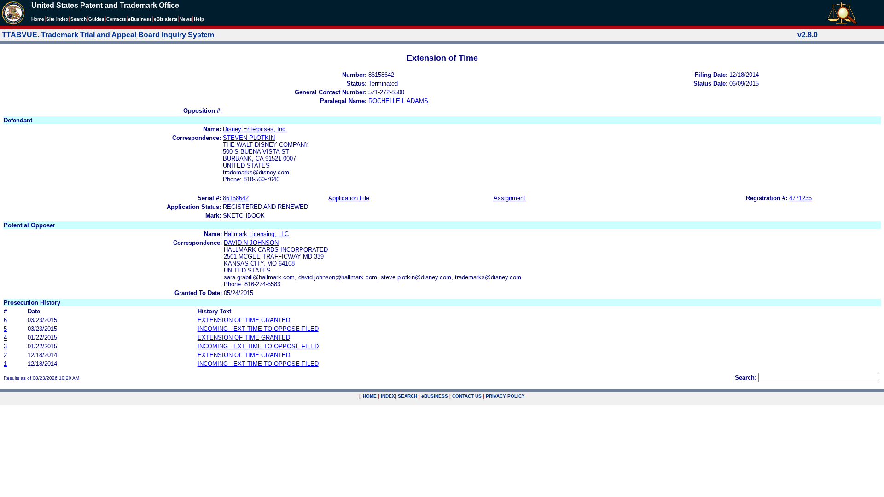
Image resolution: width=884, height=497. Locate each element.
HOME (370, 396)
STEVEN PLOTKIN (249, 137)
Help (199, 19)
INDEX (388, 396)
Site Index (57, 19)
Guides (96, 19)
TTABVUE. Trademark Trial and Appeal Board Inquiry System (108, 35)
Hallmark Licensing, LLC (256, 234)
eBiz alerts (166, 19)
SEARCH (407, 396)
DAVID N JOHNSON (251, 242)
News (186, 19)
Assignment (509, 198)
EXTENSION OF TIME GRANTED (244, 320)
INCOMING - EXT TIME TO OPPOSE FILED (258, 328)
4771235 (800, 198)
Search (78, 19)
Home (37, 19)
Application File (348, 198)
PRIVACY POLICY (505, 396)
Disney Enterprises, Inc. (255, 129)
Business (140, 19)
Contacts (116, 19)
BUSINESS (434, 396)
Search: (745, 377)
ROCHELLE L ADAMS (398, 101)
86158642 (236, 198)
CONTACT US (467, 396)
